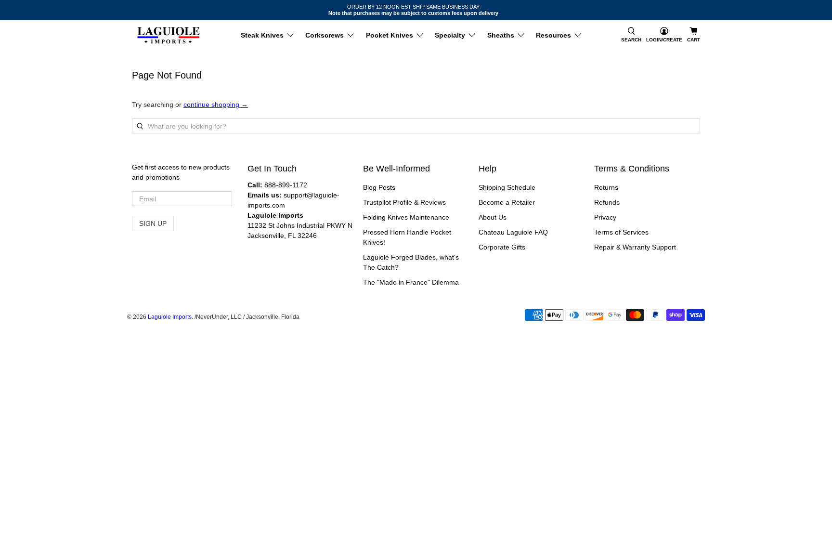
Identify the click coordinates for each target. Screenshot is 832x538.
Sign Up (153, 223)
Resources (553, 35)
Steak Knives (262, 35)
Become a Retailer (507, 202)
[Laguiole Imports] (168, 35)
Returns (606, 187)
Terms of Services (621, 232)
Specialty (450, 35)
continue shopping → (215, 104)
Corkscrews (324, 35)
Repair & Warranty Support (635, 247)
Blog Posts (379, 187)
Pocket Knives (389, 35)
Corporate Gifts (502, 247)
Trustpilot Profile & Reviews (404, 202)
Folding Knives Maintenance (406, 217)
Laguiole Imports (170, 317)
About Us (493, 217)
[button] (631, 35)
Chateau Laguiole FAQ (513, 232)
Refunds (607, 202)
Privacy (605, 217)
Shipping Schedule (507, 187)
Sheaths (500, 35)
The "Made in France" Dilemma (411, 282)
